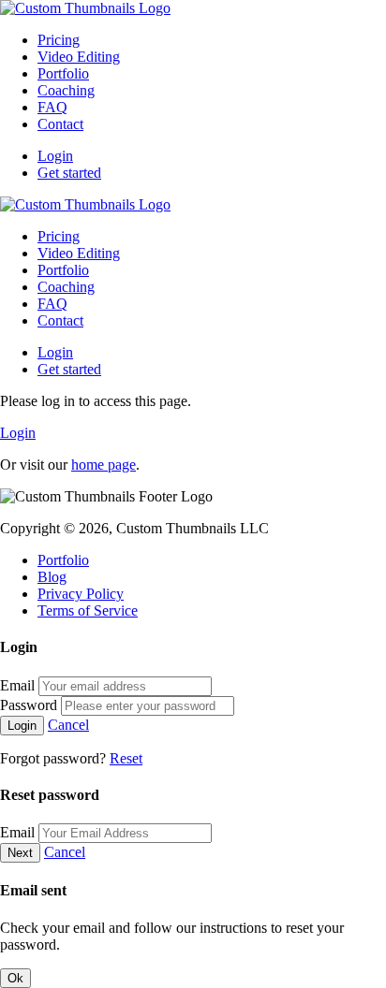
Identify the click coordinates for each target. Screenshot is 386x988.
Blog (52, 577)
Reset (126, 758)
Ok (15, 978)
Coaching (66, 90)
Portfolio (63, 73)
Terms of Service (87, 610)
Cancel (68, 725)
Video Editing (78, 57)
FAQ (52, 107)
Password (28, 705)
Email (17, 685)
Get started (69, 173)
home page (103, 464)
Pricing (58, 40)
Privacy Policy (80, 594)
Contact (60, 124)
